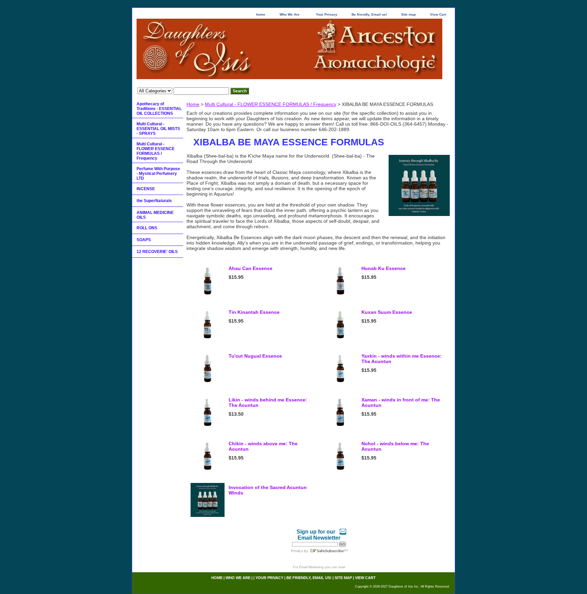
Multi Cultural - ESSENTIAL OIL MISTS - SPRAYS (158, 129)
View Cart (438, 14)
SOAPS (144, 239)
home (260, 14)
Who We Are (290, 14)
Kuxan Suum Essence (386, 312)
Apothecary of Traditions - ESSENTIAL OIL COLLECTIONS (159, 109)
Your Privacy (326, 14)
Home (192, 104)
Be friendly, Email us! (369, 14)
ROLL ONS (147, 228)
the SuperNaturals (154, 200)
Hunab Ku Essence (383, 268)
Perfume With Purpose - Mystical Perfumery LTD (158, 173)
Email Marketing (311, 567)
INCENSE (146, 188)
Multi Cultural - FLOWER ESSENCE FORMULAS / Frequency (270, 104)
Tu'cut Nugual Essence (255, 356)
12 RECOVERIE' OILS (157, 251)
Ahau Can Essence (250, 268)
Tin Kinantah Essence (254, 312)
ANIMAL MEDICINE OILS (155, 215)
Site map (408, 14)
